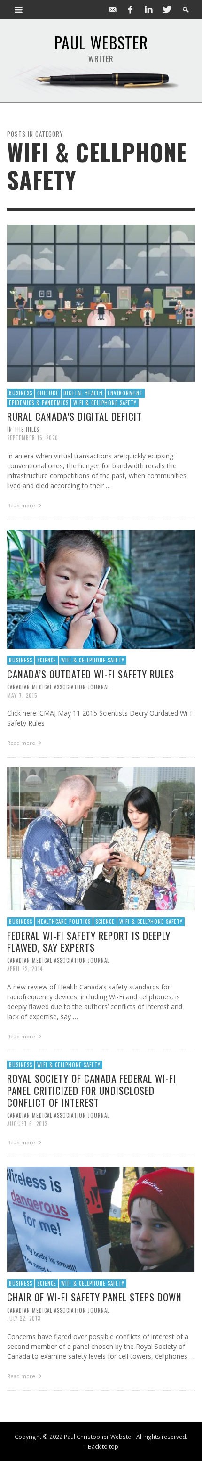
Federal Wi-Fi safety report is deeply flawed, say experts (89, 941)
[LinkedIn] (148, 9)
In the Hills (23, 429)
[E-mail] (112, 9)
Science (46, 660)
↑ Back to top (101, 1446)
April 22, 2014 (25, 968)
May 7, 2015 (22, 695)
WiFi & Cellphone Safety (105, 403)
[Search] (19, 9)
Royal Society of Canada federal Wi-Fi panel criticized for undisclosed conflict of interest (91, 1090)
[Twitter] (166, 9)
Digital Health (83, 393)
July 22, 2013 (23, 1318)
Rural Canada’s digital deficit (74, 416)
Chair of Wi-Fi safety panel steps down (94, 1297)
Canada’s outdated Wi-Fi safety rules (90, 674)
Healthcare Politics (64, 921)
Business (20, 393)
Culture (48, 393)
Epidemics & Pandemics (39, 403)
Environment (125, 393)
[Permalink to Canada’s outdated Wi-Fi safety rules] (101, 588)
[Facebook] (131, 9)
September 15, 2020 (32, 437)
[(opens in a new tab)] (101, 837)
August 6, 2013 (27, 1123)
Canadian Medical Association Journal (58, 687)
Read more (22, 505)
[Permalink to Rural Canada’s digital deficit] (101, 302)
